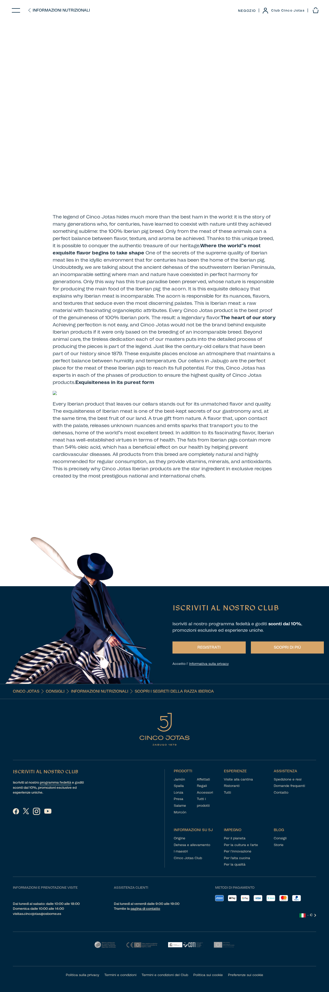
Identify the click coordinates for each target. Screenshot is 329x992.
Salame (180, 805)
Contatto (281, 792)
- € (310, 915)
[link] (283, 10)
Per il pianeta (234, 838)
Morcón (180, 812)
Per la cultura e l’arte (241, 845)
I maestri (181, 851)
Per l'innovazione (237, 851)
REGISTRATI (209, 647)
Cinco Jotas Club (188, 858)
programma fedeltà (55, 782)
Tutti (227, 792)
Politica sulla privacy (82, 975)
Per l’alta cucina (237, 858)
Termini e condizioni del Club (165, 975)
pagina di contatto (145, 909)
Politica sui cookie (208, 975)
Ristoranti (232, 786)
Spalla (179, 786)
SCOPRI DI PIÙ (287, 647)
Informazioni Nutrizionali (61, 10)
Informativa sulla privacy (209, 664)
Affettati (203, 779)
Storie (279, 845)
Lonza (178, 792)
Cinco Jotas (26, 691)
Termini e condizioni (120, 975)
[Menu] (16, 10)
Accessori (205, 792)
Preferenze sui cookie (245, 975)
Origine (179, 838)
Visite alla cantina (238, 779)
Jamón (179, 779)
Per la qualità (234, 864)
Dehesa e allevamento (192, 845)
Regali (202, 786)
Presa (178, 799)
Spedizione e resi (287, 779)
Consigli (55, 691)
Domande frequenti (289, 786)
